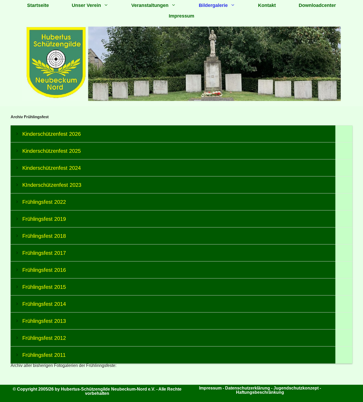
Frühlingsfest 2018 (44, 236)
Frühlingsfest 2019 (44, 219)
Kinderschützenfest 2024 (51, 168)
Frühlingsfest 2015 (44, 287)
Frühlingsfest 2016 (44, 270)
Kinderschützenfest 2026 (51, 134)
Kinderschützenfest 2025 (51, 151)
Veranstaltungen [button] (149, 5)
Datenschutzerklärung (247, 388)
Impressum (181, 16)
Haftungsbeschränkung (260, 392)
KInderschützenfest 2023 (51, 185)
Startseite (38, 5)
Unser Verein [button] (86, 5)
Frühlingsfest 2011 (44, 355)
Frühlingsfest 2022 (44, 202)
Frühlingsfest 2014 (44, 304)
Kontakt (267, 5)
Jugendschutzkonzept (296, 388)
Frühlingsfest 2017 (44, 253)
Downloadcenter (317, 5)
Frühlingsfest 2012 (44, 338)
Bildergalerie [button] (213, 5)
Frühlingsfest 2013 (44, 321)
